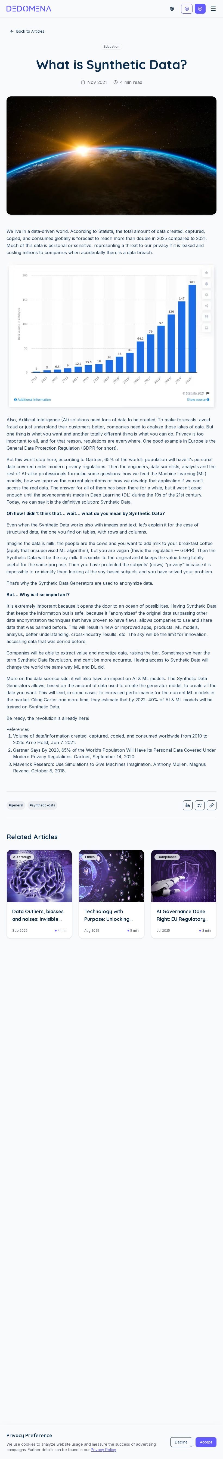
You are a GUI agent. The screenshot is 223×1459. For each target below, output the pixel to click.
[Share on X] (200, 805)
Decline (181, 1442)
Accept (206, 1442)
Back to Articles (30, 31)
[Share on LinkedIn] (188, 805)
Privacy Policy (103, 1449)
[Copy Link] (211, 805)
